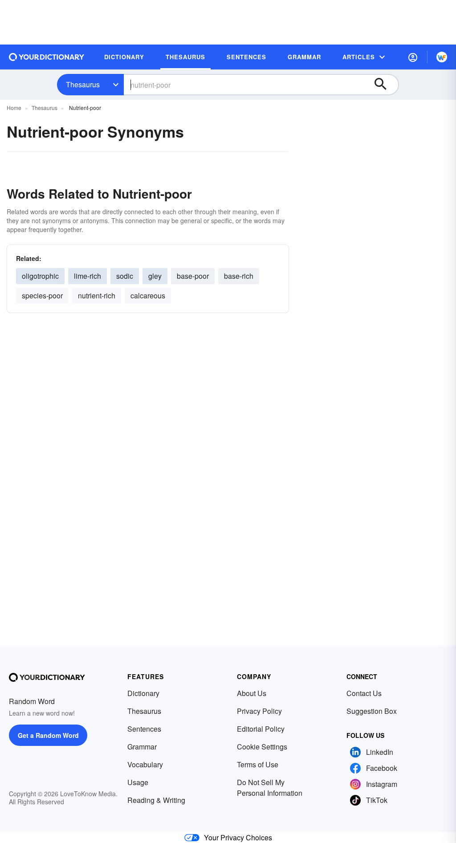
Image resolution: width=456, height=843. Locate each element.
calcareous (147, 295)
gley (155, 276)
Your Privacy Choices (238, 837)
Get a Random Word (48, 735)
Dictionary (143, 693)
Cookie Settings (262, 746)
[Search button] (384, 84)
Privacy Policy (259, 711)
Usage (137, 782)
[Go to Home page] (47, 57)
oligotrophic (40, 276)
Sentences (144, 729)
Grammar (142, 746)
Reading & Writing (156, 800)
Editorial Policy (261, 729)
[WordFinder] (441, 57)
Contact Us (364, 693)
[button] (412, 57)
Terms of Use (257, 764)
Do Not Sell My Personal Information (269, 787)
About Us (251, 693)
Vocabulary (145, 764)
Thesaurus (83, 84)
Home (14, 107)
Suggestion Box (371, 711)
